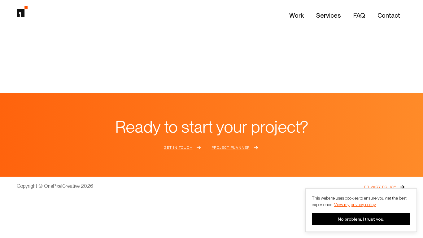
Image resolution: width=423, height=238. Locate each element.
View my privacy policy (355, 204)
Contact (388, 15)
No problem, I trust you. (361, 219)
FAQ (359, 15)
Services (328, 15)
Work (296, 15)
